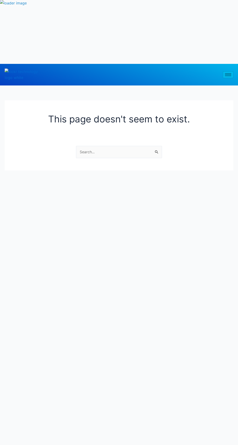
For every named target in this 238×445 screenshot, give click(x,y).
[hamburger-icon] (228, 74)
